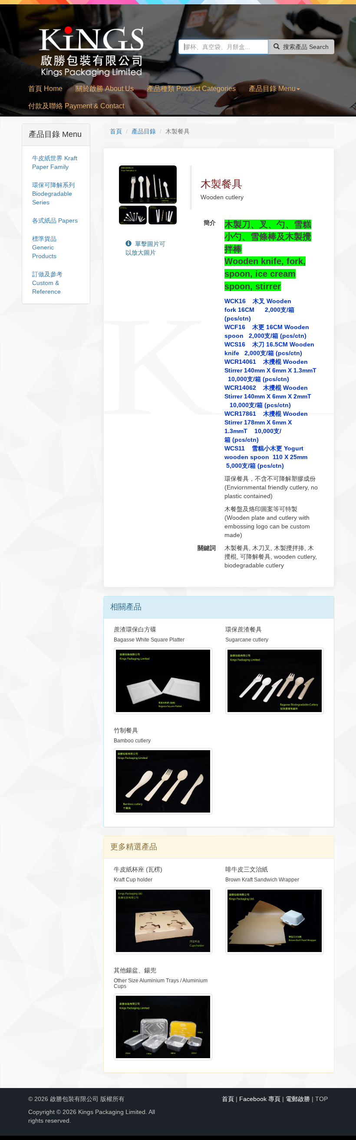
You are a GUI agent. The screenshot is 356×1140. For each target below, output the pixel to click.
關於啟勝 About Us (105, 88)
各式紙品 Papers (55, 220)
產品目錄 (144, 131)
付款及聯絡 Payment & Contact (76, 106)
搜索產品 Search (306, 46)
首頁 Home (45, 88)
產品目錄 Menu (272, 88)
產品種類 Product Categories (191, 88)
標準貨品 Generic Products (44, 247)
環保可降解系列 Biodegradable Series (53, 193)
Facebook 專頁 (259, 1098)
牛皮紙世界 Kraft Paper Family (54, 162)
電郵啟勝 (298, 1098)
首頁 (116, 131)
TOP (321, 1098)
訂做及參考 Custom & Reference (47, 283)
